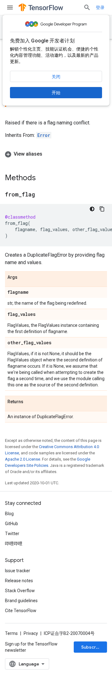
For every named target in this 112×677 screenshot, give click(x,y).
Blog (9, 513)
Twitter (12, 533)
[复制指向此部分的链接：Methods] (42, 178)
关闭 (56, 77)
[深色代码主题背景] (92, 209)
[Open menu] (10, 7)
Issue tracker (17, 570)
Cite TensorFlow (20, 610)
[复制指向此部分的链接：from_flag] (41, 195)
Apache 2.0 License (22, 459)
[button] (56, 154)
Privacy (31, 633)
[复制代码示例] (102, 209)
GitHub (11, 523)
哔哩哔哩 (13, 543)
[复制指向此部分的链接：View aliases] (48, 154)
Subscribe (92, 647)
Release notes (19, 580)
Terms (11, 633)
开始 (56, 92)
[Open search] (87, 7)
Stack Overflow (20, 590)
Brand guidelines (21, 600)
